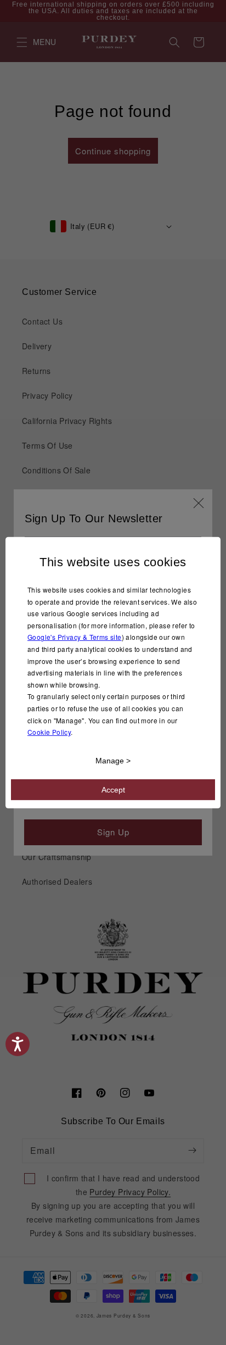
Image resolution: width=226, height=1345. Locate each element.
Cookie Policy (49, 731)
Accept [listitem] (113, 789)
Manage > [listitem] (113, 760)
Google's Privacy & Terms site (74, 636)
